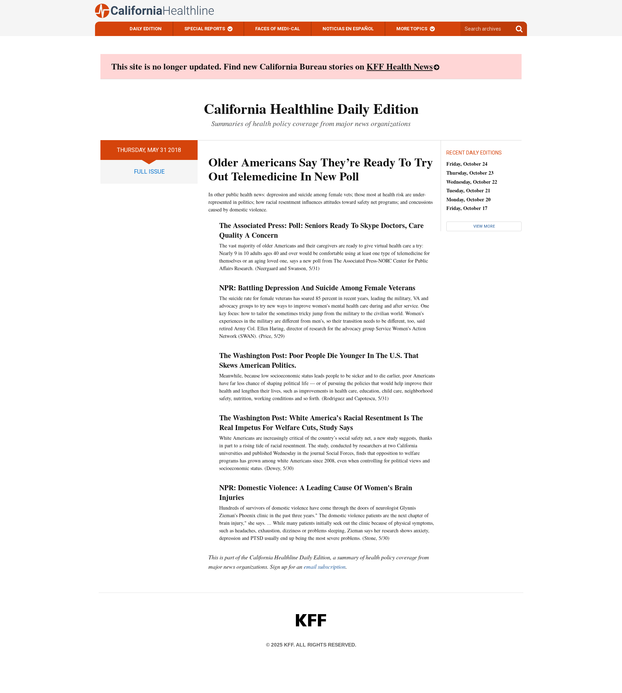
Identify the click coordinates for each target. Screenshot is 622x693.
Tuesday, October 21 (468, 190)
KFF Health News (399, 66)
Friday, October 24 (466, 163)
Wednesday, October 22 (471, 181)
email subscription (325, 566)
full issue (149, 171)
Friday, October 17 (466, 208)
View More (484, 226)
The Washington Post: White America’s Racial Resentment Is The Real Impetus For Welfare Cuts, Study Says (321, 422)
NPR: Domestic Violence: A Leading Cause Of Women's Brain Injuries (315, 492)
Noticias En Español (348, 28)
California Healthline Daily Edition (311, 108)
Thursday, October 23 (469, 172)
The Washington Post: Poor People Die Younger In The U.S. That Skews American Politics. (319, 360)
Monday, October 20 (468, 199)
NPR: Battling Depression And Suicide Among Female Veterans (317, 287)
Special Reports (204, 28)
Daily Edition (146, 28)
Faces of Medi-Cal (277, 28)
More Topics (411, 28)
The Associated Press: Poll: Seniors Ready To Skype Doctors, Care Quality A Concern (321, 230)
